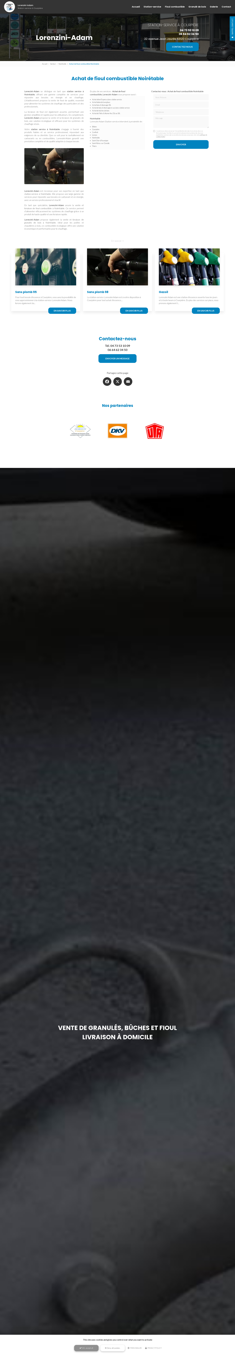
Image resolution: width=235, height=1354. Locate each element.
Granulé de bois (197, 6)
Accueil (136, 6)
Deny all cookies (113, 1348)
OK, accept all (87, 1348)
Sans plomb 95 (26, 292)
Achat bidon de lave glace (101, 102)
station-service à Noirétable (37, 194)
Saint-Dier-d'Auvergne (100, 140)
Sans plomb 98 (97, 292)
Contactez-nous (182, 46)
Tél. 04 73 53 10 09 (117, 346)
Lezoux (94, 135)
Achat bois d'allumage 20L (101, 105)
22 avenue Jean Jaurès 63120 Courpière (171, 39)
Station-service (152, 6)
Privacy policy (154, 1348)
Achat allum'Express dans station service (107, 99)
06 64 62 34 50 (189, 34)
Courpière (95, 129)
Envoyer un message (117, 358)
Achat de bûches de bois (100, 111)
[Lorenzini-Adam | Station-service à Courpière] (9, 6)
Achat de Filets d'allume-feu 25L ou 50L (106, 113)
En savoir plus (62, 310)
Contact (226, 6)
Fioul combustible (175, 6)
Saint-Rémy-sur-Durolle (100, 143)
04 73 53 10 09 (189, 30)
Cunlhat (95, 132)
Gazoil (163, 292)
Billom (94, 127)
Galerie (214, 6)
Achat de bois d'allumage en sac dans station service (111, 108)
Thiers (94, 146)
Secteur (53, 64)
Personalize (136, 1348)
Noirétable (62, 64)
